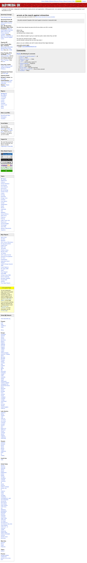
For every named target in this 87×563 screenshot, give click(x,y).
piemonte (3, 388)
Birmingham (4, 95)
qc (1, 454)
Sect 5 (21, 57)
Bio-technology (4, 190)
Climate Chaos (4, 191)
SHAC (2, 270)
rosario (2, 431)
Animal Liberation (5, 183)
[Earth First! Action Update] (6, 168)
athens (2, 337)
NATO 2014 (4, 237)
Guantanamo (4, 259)
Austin (2, 471)
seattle (2, 529)
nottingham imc (4, 384)
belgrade (3, 344)
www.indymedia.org (5, 318)
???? (21, 62)
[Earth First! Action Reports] (6, 171)
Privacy (61, 1)
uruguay (3, 435)
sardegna (3, 397)
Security (79, 1)
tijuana (2, 434)
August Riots (4, 245)
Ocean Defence (4, 214)
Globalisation (4, 204)
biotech (2, 551)
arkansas (3, 467)
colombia (3, 422)
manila (2, 449)
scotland (3, 398)
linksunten (3, 371)
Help (73, 1)
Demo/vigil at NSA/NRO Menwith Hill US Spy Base (7, 48)
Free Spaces (4, 201)
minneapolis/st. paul (6, 498)
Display (19, 53)
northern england (5, 382)
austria (2, 338)
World (2, 108)
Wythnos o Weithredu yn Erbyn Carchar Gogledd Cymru (7, 37)
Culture (2, 193)
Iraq (2, 210)
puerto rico (3, 428)
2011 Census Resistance (7, 242)
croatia (2, 350)
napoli (2, 380)
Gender (2, 202)
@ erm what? (23, 67)
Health (2, 206)
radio (2, 324)
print (2, 322)
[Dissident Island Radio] (6, 157)
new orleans (4, 504)
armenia (3, 335)
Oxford (2, 101)
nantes (2, 378)
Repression (3, 222)
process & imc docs (6, 558)
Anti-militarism (4, 187)
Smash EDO (4, 279)
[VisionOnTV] (6, 166)
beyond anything (24, 63)
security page (4, 310)
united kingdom (4, 407)
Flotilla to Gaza (4, 250)
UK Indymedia (16, 4)
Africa (2, 330)
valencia (3, 408)
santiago (3, 432)
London (2, 100)
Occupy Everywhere (6, 243)
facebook (22, 70)
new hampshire (4, 499)
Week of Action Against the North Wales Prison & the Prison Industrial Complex (7, 31)
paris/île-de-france (5, 385)
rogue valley (4, 518)
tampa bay (3, 531)
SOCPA (3, 281)
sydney (2, 455)
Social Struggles (5, 223)
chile (2, 417)
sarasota (3, 528)
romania (3, 394)
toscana (3, 404)
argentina (3, 412)
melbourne (3, 451)
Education (3, 196)
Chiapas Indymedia (5, 85)
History (2, 207)
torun (2, 402)
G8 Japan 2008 (4, 268)
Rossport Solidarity (5, 278)
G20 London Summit (6, 255)
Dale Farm (3, 247)
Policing (3, 218)
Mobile (47, 1)
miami (2, 494)
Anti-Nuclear (4, 185)
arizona (2, 465)
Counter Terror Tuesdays (6, 55)
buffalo (2, 475)
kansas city (4, 488)
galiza (2, 355)
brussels (3, 345)
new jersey (3, 501)
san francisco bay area (6, 524)
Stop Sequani (4, 272)
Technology (3, 225)
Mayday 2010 (4, 251)
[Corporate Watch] (6, 160)
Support (84, 1)
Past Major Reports (5, 283)
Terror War (3, 226)
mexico (2, 425)
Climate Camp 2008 (6, 275)
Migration (3, 212)
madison (3, 491)
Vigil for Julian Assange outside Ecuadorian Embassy (6, 67)
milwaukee (3, 496)
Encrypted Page (7, 287)
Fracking (3, 199)
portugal (3, 391)
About (65, 1)
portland (3, 514)
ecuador (3, 424)
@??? (21, 65)
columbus (3, 481)
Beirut (2, 544)
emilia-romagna (4, 352)
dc (1, 482)
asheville (3, 468)
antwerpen (3, 334)
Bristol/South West (5, 115)
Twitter (8, 129)
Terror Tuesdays (5, 60)
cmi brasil (3, 419)
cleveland (3, 478)
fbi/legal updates (5, 555)
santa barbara (4, 525)
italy (2, 364)
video (2, 327)
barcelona (3, 340)
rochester (3, 516)
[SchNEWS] (6, 155)
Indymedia (3, 209)
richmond (3, 515)
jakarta (2, 448)
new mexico (4, 502)
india (2, 459)
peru (2, 427)
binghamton (4, 472)
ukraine (2, 405)
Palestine (3, 217)
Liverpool (3, 98)
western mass (4, 536)
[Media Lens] (6, 163)
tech (2, 559)
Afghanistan (4, 180)
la (1, 489)
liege (2, 367)
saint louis (3, 519)
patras (2, 387)
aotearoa (3, 442)
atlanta (2, 469)
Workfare (3, 240)
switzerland (3, 401)
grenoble (3, 358)
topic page (5, 73)
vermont (3, 535)
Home (42, 1)
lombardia (3, 372)
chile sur (3, 418)
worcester (3, 538)
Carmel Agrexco (5, 267)
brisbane (3, 444)
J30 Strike (3, 248)
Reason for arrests (24, 59)
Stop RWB (3, 273)
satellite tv (3, 325)
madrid (2, 374)
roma (2, 392)
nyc (2, 508)
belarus (2, 341)
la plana (3, 365)
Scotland (3, 118)
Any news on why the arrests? (27, 56)
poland (2, 390)
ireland (2, 361)
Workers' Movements (6, 228)
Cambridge (3, 96)
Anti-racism (3, 188)
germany (3, 357)
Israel (2, 545)
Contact (69, 1)
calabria (3, 348)
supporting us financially (7, 146)
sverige (2, 399)
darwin (2, 447)
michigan (3, 495)
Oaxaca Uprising (5, 276)
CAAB (10, 50)
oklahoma (3, 509)
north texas (3, 506)
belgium (3, 342)
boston (2, 474)
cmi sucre (3, 421)
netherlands (4, 381)
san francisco (4, 522)
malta (2, 375)
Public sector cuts (5, 220)
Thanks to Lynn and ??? (26, 69)
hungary (3, 360)
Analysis (3, 182)
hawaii (2, 484)
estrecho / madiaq (5, 354)
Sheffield (3, 103)
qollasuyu (3, 429)
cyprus (2, 351)
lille (1, 370)
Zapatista (3, 230)
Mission (56, 1)
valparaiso (3, 437)
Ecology (3, 194)
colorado (3, 479)
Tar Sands (3, 253)
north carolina (4, 505)
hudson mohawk (5, 486)
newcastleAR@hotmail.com (29, 46)
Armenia (3, 542)
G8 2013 (3, 239)
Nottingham (3, 117)
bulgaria (3, 347)
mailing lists (4, 556)
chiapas (3, 415)
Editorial (51, 1)
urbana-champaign (5, 533)
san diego (3, 521)
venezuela (3, 438)
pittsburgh (3, 512)
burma (2, 445)
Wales (2, 106)
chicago (3, 476)
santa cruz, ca (4, 526)
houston (3, 485)
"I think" (22, 60)
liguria (2, 368)
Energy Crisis (4, 198)
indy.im (2, 129)
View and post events (6, 17)
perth (2, 452)
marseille (3, 377)
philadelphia (4, 511)
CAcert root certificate (4, 307)
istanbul (3, 362)
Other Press (4, 215)
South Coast (4, 104)
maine (2, 492)
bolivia (2, 414)
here (4, 61)
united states (4, 532)
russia (2, 395)
